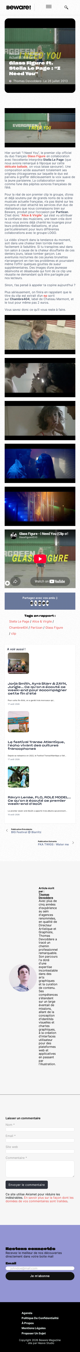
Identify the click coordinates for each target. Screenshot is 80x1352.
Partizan (36, 627)
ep (45, 295)
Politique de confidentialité (40, 1318)
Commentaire (16, 1158)
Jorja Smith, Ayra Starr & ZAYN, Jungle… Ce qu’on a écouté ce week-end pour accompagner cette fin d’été (37, 688)
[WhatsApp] (43, 603)
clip (13, 633)
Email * (11, 1136)
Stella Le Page (19, 621)
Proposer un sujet (34, 1333)
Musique (34, 53)
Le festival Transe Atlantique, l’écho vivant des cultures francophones (36, 745)
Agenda (27, 1313)
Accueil (14, 53)
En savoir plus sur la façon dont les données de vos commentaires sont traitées (39, 1199)
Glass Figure (37, 156)
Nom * (10, 1125)
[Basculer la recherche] (66, 7)
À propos (28, 1323)
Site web (12, 1147)
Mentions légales (34, 1328)
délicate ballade (16, 166)
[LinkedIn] (39, 603)
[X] (35, 603)
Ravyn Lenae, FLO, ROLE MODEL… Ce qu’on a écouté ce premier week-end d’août (39, 800)
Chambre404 (18, 627)
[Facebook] (31, 603)
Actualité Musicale (22, 57)
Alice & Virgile (32, 215)
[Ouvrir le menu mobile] (49, 6)
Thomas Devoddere (46, 896)
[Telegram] (47, 603)
